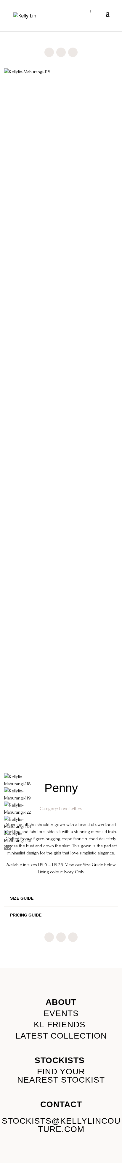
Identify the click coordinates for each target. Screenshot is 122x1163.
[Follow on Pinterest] (73, 52)
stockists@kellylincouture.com (61, 1125)
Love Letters (70, 808)
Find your (61, 1071)
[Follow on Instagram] (61, 52)
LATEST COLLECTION (61, 1035)
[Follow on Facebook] (49, 52)
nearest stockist (61, 1079)
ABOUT (61, 1002)
